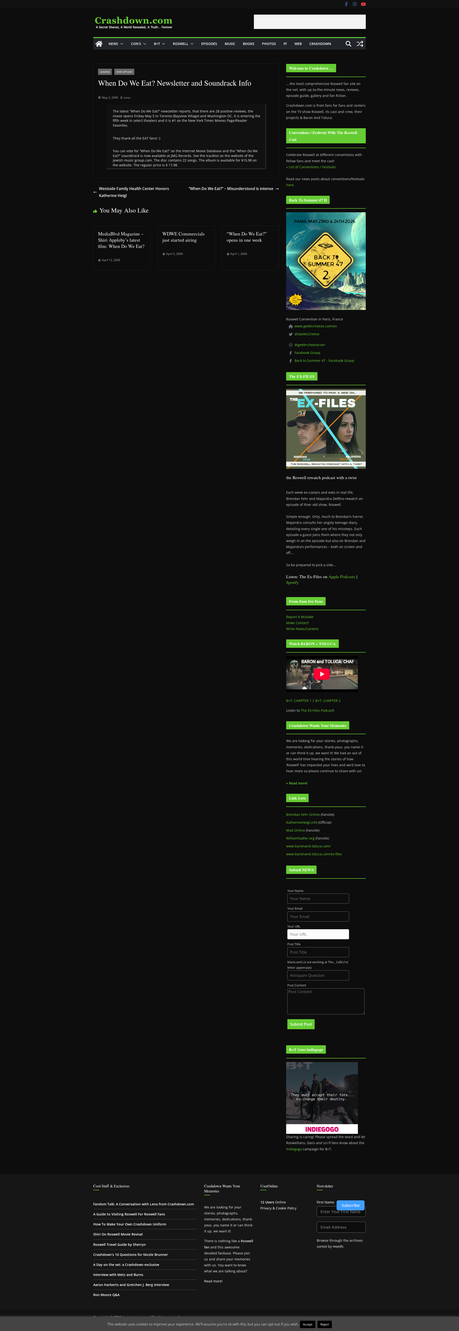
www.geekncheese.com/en (316, 326)
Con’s (136, 43)
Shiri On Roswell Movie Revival (118, 1234)
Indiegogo (294, 1149)
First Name (325, 1202)
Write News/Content (302, 628)
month (338, 1246)
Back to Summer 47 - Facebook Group (324, 360)
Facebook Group (307, 352)
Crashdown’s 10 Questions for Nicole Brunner (130, 1254)
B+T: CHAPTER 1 (298, 700)
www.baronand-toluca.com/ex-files (314, 854)
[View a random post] (360, 44)
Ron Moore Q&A (106, 1294)
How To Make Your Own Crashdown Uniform (129, 1224)
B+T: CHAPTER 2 (328, 700)
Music (230, 43)
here (290, 185)
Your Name (295, 891)
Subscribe (351, 1205)
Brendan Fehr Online (303, 814)
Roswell (180, 43)
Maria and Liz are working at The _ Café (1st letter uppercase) (317, 965)
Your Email (294, 908)
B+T (157, 43)
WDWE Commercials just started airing (183, 236)
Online (273, 1202)
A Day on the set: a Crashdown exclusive (126, 1264)
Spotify (292, 582)
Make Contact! (297, 623)
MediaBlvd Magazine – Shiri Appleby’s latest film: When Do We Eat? (121, 239)
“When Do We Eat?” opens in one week (247, 236)
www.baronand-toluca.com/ (308, 846)
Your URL (294, 926)
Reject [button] (324, 1324)
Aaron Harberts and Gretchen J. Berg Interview (131, 1284)
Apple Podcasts (341, 576)
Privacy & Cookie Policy (278, 1208)
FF (285, 43)
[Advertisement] (310, 22)
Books (248, 43)
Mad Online (295, 830)
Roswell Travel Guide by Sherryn (119, 1244)
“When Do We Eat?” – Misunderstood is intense (231, 188)
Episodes (209, 43)
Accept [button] (307, 1324)
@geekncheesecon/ (310, 344)
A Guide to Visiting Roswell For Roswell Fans (129, 1214)
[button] (120, 43)
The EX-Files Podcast (317, 710)
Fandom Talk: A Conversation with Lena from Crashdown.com (143, 1204)
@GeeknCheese (307, 334)
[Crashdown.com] (99, 44)
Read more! (213, 1281)
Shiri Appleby (124, 71)
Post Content (296, 985)
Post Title (294, 944)
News (113, 43)
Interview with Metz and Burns (118, 1274)
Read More (342, 1324)
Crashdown (320, 43)
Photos (269, 43)
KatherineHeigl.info (301, 822)
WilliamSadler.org (300, 838)
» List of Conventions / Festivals (311, 167)
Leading (105, 71)
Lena (127, 97)
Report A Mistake (299, 617)
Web (298, 43)
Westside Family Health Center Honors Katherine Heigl (134, 192)
